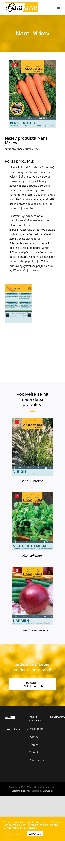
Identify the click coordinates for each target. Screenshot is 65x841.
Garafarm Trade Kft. (21, 790)
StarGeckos (48, 790)
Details (32, 447)
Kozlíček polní (32, 556)
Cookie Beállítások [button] (15, 833)
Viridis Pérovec (32, 481)
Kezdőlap (10, 148)
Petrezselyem (32, 760)
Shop (20, 148)
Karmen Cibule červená (32, 630)
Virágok (32, 752)
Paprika (32, 736)
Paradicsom (32, 728)
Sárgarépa (32, 744)
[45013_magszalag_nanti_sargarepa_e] (32, 61)
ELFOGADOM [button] (35, 833)
